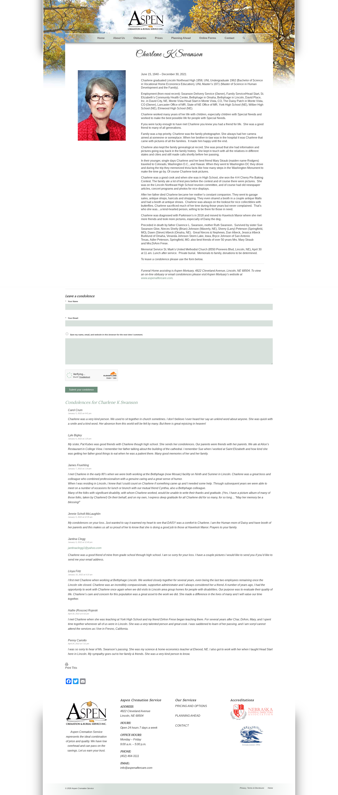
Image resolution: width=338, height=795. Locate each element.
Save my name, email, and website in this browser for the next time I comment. (106, 335)
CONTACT (182, 725)
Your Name (73, 301)
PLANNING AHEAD (187, 715)
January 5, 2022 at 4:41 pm (79, 413)
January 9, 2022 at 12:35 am (80, 517)
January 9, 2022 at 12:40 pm (80, 542)
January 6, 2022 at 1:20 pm (79, 439)
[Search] (242, 38)
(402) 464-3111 (129, 756)
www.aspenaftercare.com (157, 278)
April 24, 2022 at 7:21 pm (78, 644)
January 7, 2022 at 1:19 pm (79, 469)
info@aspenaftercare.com (136, 767)
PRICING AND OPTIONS (191, 706)
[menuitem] (101, 38)
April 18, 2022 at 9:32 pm (78, 614)
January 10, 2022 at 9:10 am (80, 575)
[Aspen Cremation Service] (146, 19)
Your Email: (73, 318)
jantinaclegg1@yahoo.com (84, 547)
